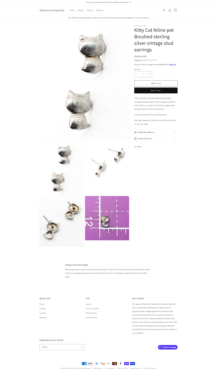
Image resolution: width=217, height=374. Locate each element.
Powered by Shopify (84, 368)
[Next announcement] (176, 18)
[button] (164, 10)
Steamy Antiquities (72, 368)
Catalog (42, 308)
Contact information (149, 368)
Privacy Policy (91, 317)
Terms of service (122, 368)
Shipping (137, 60)
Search (88, 304)
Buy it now (156, 90)
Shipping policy (135, 368)
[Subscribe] (82, 347)
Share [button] (139, 146)
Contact (42, 313)
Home (41, 304)
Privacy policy (110, 368)
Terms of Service (92, 308)
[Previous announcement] (40, 18)
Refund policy (91, 313)
